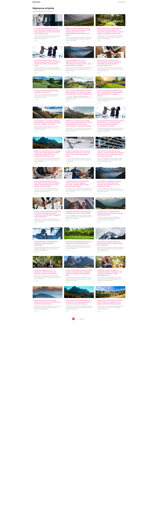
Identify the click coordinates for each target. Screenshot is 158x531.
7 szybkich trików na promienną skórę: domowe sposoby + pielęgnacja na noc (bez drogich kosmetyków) (110, 213)
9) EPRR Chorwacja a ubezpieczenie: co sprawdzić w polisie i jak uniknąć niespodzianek (46, 243)
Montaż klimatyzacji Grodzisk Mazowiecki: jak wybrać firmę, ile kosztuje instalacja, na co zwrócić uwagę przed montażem (78, 302)
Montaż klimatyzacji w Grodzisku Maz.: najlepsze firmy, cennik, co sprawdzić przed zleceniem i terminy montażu (47, 302)
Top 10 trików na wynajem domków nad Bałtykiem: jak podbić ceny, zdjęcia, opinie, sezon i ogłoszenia (110, 243)
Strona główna (122, 2)
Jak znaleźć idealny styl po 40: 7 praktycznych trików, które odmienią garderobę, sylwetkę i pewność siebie (45, 271)
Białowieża (36, 2)
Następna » (82, 318)
